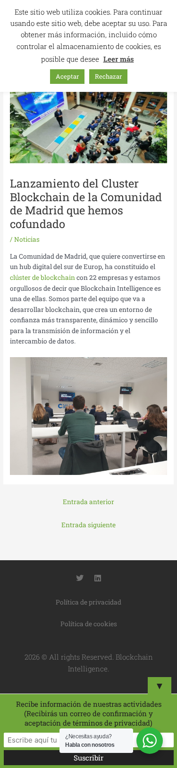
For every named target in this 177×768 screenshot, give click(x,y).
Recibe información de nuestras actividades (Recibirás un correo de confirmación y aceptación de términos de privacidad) (88, 713)
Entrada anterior (88, 502)
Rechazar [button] (108, 76)
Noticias (27, 239)
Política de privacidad (88, 602)
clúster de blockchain (42, 277)
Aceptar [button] (67, 76)
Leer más (118, 59)
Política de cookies (88, 624)
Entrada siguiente (88, 525)
